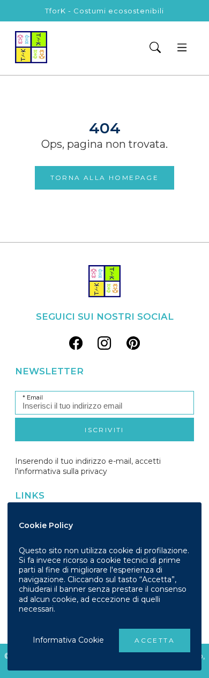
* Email (33, 398)
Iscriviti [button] (104, 430)
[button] (155, 48)
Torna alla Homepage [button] (104, 178)
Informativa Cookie (68, 640)
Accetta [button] (155, 640)
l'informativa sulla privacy (61, 471)
